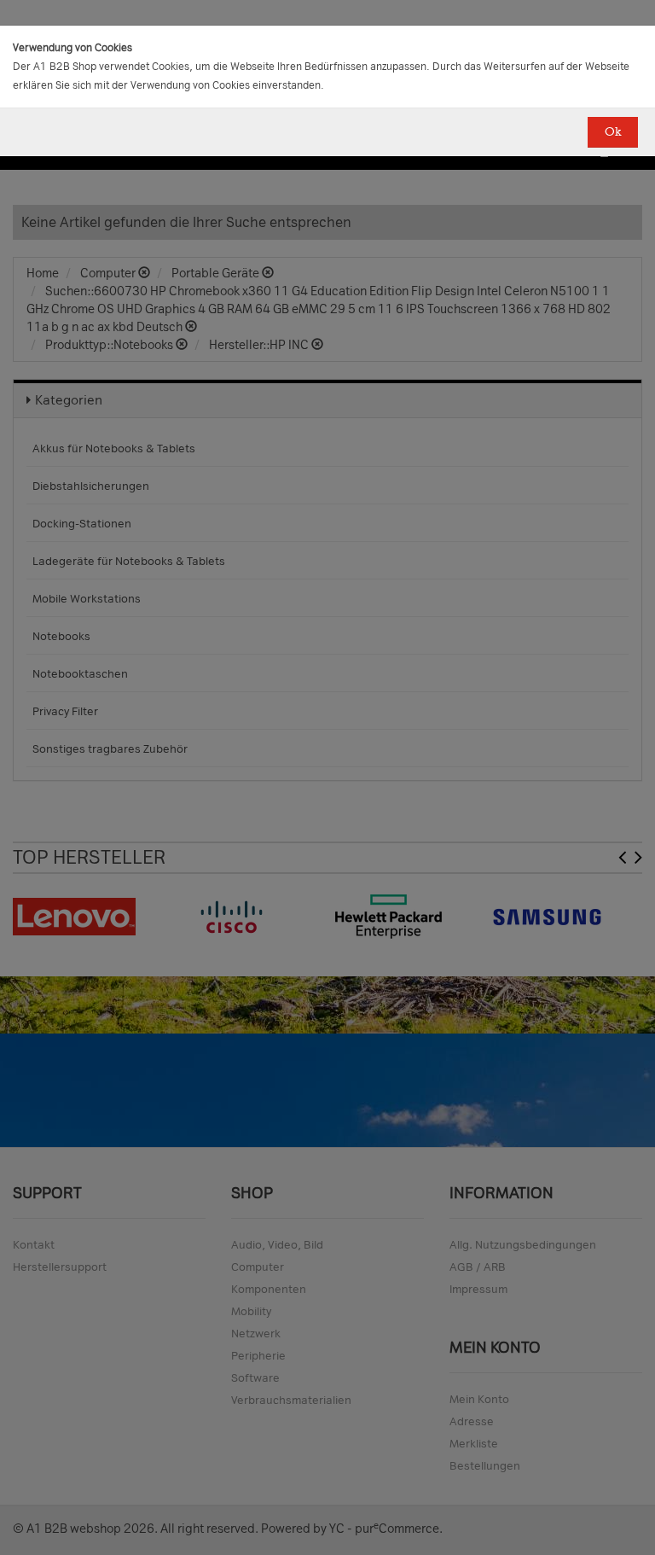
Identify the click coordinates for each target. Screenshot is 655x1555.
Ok (613, 132)
